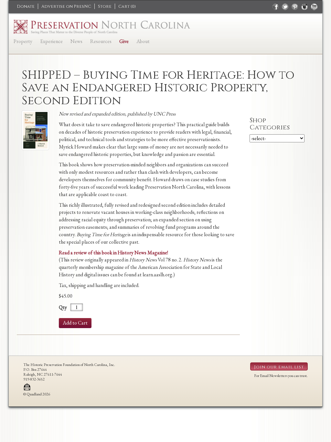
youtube (314, 7)
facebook (275, 7)
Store (105, 6)
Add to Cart (75, 322)
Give (124, 41)
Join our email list (279, 367)
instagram (304, 7)
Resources (101, 41)
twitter (285, 7)
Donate (26, 6)
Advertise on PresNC (66, 6)
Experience (51, 41)
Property (23, 41)
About (143, 41)
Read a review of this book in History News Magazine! (113, 252)
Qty (63, 307)
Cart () (127, 6)
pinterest (295, 7)
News (76, 41)
